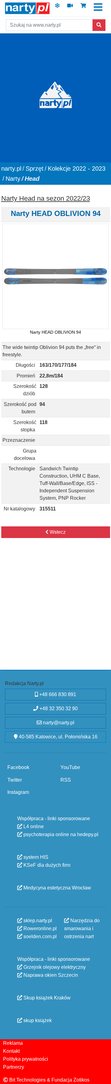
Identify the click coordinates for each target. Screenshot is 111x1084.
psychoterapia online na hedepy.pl (60, 834)
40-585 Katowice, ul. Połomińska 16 (57, 736)
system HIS (35, 857)
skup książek (37, 1020)
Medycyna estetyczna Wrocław (56, 887)
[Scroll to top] (102, 1075)
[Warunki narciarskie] (57, 7)
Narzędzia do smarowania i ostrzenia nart (82, 928)
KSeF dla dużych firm (46, 865)
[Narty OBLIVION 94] (55, 276)
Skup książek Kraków (46, 997)
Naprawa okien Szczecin (50, 975)
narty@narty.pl (58, 722)
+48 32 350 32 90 (58, 708)
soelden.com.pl (39, 936)
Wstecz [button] (57, 532)
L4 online (33, 826)
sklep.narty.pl (37, 920)
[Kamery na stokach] (70, 7)
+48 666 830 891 (57, 694)
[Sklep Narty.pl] (83, 7)
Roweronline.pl (39, 928)
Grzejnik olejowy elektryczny (54, 967)
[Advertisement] (55, 610)
